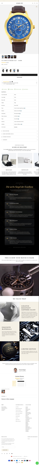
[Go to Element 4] (12, 56)
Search (29, 438)
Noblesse (27, 424)
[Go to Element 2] (6, 56)
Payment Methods (18, 410)
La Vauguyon (28, 419)
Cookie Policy (18, 416)
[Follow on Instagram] (6, 453)
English (25, 456)
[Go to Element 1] (3, 56)
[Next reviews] (36, 82)
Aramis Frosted (28, 409)
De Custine (27, 416)
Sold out (19, 74)
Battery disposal (18, 421)
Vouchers (3, 410)
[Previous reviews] (2, 82)
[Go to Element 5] (15, 56)
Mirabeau (27, 423)
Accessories (3, 409)
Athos (26, 411)
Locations (17, 406)
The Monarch (28, 421)
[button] (4, 62)
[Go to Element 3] (9, 56)
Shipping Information (19, 408)
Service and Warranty (19, 411)
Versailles (27, 431)
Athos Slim (27, 414)
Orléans (27, 425)
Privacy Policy (18, 414)
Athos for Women (28, 413)
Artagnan (27, 410)
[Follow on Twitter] (4, 453)
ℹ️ (24, 108)
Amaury (27, 406)
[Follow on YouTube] (11, 453)
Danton (27, 415)
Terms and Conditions (19, 413)
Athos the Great (28, 412)
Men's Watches (4, 406)
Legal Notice (18, 419)
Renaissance (27, 429)
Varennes (27, 430)
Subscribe (5, 450)
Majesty (27, 422)
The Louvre (27, 420)
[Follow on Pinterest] (9, 453)
